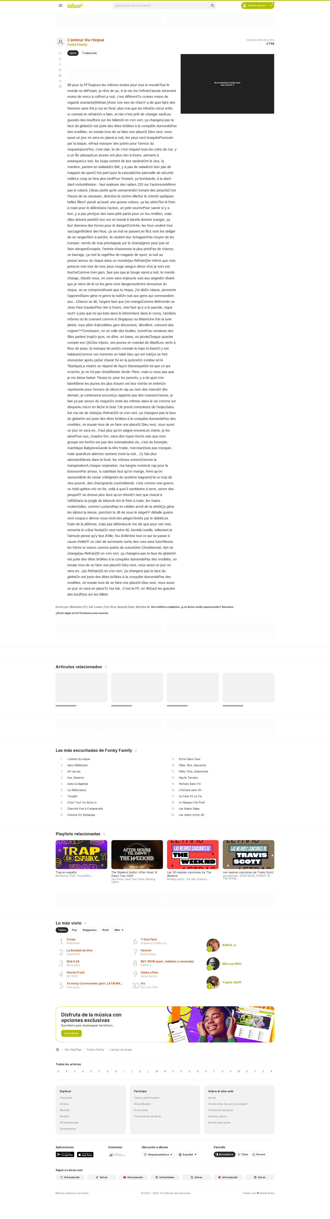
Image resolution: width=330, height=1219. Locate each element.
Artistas (64, 1103)
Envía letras (141, 1110)
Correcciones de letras (147, 1116)
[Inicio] (57, 1049)
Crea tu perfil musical (146, 1097)
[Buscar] (212, 5)
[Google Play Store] (65, 1154)
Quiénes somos (217, 1116)
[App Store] (85, 1154)
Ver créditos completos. (165, 607)
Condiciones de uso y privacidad (227, 1103)
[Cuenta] (270, 5)
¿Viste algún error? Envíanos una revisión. (82, 613)
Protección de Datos (220, 1110)
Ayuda (212, 1097)
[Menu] (60, 5)
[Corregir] (60, 81)
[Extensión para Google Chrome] (117, 1154)
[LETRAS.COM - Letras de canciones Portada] (75, 5)
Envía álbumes (142, 1103)
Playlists (64, 1116)
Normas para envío (219, 1122)
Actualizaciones (69, 1122)
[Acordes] (60, 70)
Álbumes (65, 1110)
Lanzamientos (68, 1128)
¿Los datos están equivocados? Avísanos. (207, 606)
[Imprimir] (60, 75)
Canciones (66, 1097)
